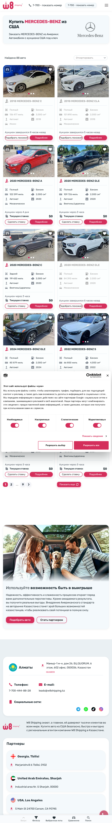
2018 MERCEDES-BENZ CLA (81, 101)
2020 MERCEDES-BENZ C (26, 265)
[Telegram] (78, 709)
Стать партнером (51, 620)
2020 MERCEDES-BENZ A (26, 180)
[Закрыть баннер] (108, 375)
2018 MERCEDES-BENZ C (26, 101)
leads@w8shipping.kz (52, 690)
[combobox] (89, 57)
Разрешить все (91, 445)
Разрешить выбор (55, 445)
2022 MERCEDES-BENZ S (80, 349)
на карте (50, 671)
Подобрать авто (20, 620)
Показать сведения (92, 436)
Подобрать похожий (16, 137)
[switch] (42, 425)
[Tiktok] (93, 709)
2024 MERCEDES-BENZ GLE (27, 349)
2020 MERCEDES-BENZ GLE (82, 180)
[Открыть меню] (106, 5)
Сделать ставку (16, 221)
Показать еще (67, 484)
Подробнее (41, 137)
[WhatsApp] (86, 709)
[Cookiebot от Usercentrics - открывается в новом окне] (88, 375)
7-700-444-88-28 (20, 690)
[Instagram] (101, 709)
